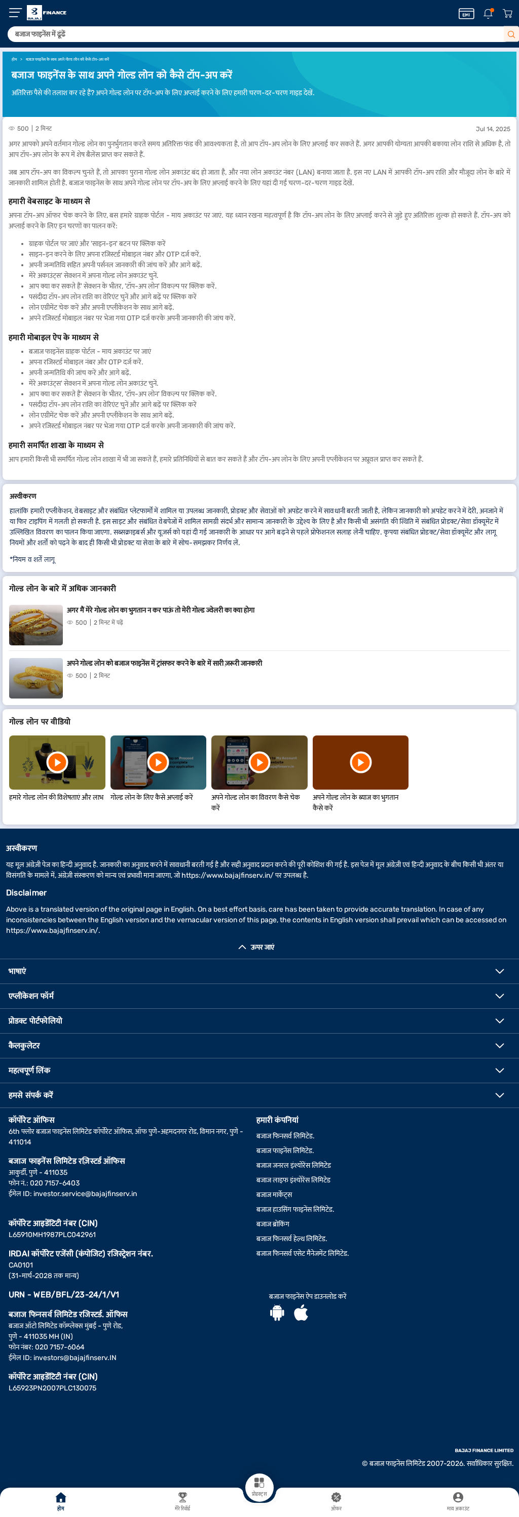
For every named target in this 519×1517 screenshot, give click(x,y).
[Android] (277, 1314)
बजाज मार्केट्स (274, 1195)
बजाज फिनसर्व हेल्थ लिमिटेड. (291, 1239)
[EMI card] (466, 13)
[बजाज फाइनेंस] (46, 12)
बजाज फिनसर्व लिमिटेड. (285, 1136)
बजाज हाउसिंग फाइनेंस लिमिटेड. (295, 1209)
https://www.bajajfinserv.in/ (227, 875)
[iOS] (301, 1314)
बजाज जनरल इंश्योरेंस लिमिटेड (293, 1165)
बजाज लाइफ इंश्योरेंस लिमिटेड (293, 1180)
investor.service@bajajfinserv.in (85, 1194)
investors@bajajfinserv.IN (75, 1358)
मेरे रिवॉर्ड (183, 1509)
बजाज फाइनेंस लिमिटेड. (285, 1150)
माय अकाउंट (458, 1509)
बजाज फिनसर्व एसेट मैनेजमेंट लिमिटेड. (302, 1253)
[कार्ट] (507, 14)
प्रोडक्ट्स (259, 1494)
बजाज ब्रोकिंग (272, 1224)
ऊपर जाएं (262, 947)
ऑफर (336, 1509)
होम (60, 1509)
